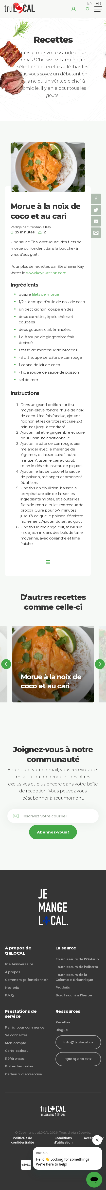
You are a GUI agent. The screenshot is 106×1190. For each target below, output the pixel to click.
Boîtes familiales (19, 1066)
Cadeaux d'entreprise (23, 1074)
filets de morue (45, 294)
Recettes (63, 1022)
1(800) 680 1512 (78, 1059)
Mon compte (15, 1043)
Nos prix (12, 987)
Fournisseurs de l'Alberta (76, 967)
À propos (12, 972)
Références (15, 1058)
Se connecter (16, 1035)
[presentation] (6, 664)
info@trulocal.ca (78, 1042)
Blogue (61, 1030)
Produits (62, 987)
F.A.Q (9, 995)
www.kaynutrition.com (46, 272)
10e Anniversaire (19, 964)
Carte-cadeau (16, 1051)
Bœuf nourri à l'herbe (73, 995)
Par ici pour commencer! (26, 1027)
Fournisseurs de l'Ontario (77, 959)
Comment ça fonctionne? (26, 980)
